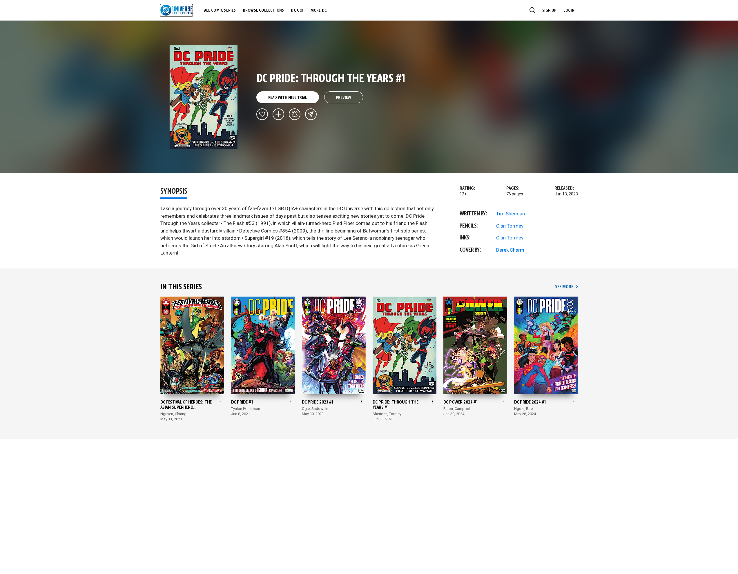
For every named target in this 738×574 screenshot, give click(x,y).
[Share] (311, 114)
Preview (343, 97)
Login (568, 10)
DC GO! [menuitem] (297, 10)
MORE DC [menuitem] (319, 10)
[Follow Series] (294, 114)
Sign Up (549, 10)
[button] (532, 10)
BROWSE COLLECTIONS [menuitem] (263, 10)
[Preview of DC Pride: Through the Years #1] (204, 97)
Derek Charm (510, 250)
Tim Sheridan (510, 214)
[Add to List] (278, 114)
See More (566, 287)
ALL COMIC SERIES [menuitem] (220, 10)
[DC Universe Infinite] (176, 10)
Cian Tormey (509, 226)
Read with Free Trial (287, 97)
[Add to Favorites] (262, 114)
